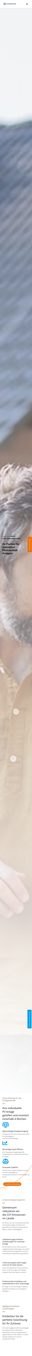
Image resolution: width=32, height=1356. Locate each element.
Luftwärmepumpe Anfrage (29, 1019)
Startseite (5, 536)
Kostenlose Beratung (11, 560)
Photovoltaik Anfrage (29, 544)
